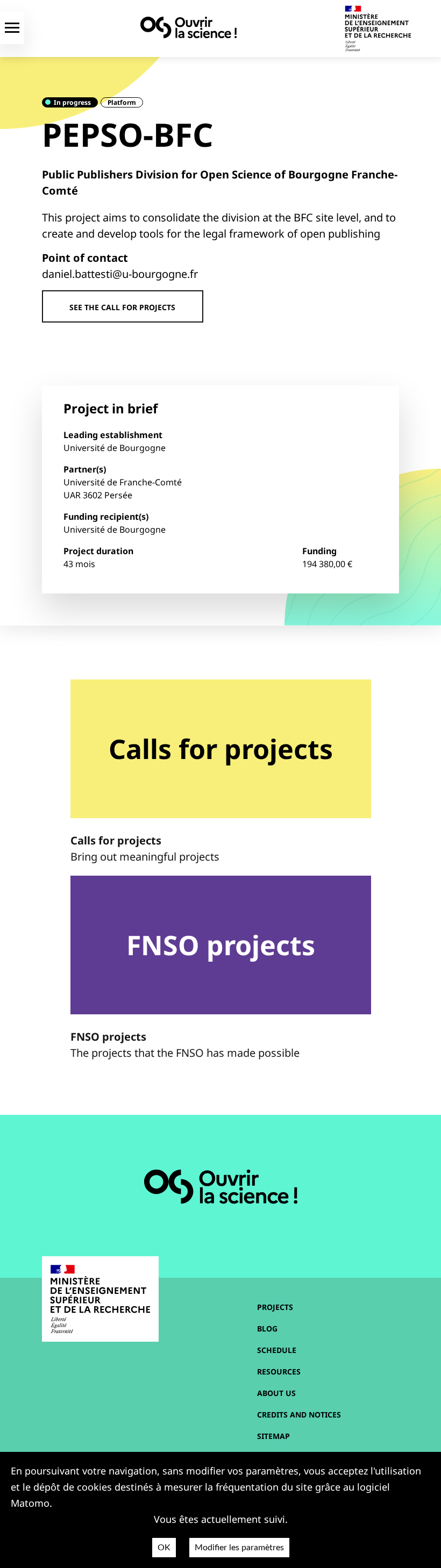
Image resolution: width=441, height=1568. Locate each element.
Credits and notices (299, 1414)
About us (276, 1393)
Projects (275, 1307)
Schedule (276, 1350)
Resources (279, 1371)
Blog (267, 1328)
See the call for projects (122, 307)
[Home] (188, 27)
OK (164, 1547)
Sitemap (273, 1436)
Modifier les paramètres (239, 1547)
